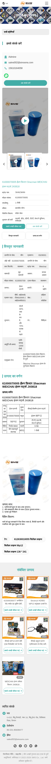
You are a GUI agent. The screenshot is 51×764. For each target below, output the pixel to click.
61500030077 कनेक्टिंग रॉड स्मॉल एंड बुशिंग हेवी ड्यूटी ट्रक (13, 602)
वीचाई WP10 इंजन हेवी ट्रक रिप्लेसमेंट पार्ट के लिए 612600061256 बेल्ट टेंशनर (13, 643)
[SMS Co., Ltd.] (26, 3)
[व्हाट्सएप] (6, 75)
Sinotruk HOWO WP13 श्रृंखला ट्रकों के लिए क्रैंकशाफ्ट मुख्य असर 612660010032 (37, 602)
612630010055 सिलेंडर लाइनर (28, 539)
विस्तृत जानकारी (14, 236)
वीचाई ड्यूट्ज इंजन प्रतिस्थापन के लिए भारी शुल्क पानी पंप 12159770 (37, 643)
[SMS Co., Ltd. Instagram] (25, 746)
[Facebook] (20, 746)
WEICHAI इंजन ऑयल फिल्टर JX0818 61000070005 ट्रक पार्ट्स (13, 683)
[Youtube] (30, 746)
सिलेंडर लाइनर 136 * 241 (15, 551)
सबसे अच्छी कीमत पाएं (13, 226)
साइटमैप (18, 754)
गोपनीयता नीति (8, 754)
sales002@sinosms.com (20, 62)
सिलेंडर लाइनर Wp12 (13, 545)
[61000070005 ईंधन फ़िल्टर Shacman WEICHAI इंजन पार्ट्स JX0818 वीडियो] (25, 120)
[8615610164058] (36, 746)
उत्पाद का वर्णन (37, 236)
